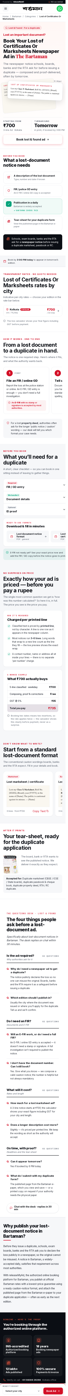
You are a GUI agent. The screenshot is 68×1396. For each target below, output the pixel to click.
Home (6, 16)
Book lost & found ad (30, 139)
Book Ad (51, 1391)
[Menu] (6, 9)
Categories (30, 16)
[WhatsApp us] (60, 8)
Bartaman (16, 16)
